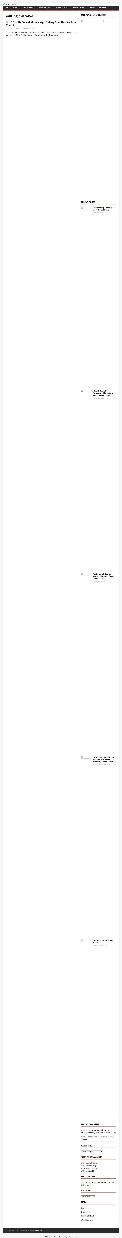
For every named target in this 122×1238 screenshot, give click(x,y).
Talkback (91, 8)
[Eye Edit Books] (10, 4)
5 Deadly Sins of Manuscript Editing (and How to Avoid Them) (41, 23)
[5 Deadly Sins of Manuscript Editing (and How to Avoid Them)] (86, 567)
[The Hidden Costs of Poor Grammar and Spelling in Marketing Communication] (86, 933)
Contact (102, 8)
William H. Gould (28, 28)
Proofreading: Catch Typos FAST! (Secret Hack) (104, 209)
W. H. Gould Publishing (89, 1168)
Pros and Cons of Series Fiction (102, 941)
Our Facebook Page (89, 1166)
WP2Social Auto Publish (51, 1237)
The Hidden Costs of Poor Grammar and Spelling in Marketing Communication (104, 759)
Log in (83, 1208)
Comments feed (87, 1216)
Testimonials (78, 8)
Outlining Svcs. (45, 8)
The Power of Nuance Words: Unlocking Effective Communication (104, 576)
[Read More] (53, 35)
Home (7, 8)
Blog (15, 8)
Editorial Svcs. (62, 8)
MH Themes (38, 1231)
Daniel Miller (86, 1137)
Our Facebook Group (89, 1163)
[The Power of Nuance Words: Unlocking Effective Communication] (86, 750)
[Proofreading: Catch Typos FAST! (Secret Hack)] (86, 383)
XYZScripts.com (73, 1237)
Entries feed (85, 1212)
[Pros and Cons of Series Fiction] (86, 1116)
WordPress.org (87, 1220)
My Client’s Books (28, 8)
